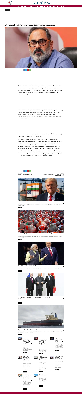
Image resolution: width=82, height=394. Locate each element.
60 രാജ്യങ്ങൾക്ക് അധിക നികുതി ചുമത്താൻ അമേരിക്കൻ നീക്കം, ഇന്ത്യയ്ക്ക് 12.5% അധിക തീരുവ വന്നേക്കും (35, 202)
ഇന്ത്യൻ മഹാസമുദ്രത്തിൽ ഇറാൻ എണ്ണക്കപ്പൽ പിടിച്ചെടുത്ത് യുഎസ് (29, 329)
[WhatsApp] (30, 70)
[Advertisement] (41, 18)
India (19, 200)
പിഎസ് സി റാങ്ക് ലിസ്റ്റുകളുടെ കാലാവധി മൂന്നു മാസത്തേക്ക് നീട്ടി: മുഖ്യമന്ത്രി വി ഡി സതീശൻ (27, 377)
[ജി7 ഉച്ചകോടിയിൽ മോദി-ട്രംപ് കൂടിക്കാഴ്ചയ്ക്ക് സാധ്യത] (41, 253)
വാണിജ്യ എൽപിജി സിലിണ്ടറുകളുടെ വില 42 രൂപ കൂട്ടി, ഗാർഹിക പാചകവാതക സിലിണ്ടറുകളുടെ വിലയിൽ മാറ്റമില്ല (37, 233)
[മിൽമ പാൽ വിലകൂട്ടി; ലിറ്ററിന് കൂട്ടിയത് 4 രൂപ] (36, 375)
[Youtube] (77, 1)
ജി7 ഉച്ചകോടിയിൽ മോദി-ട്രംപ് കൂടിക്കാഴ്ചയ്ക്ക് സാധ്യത (27, 265)
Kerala (50, 358)
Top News (19, 327)
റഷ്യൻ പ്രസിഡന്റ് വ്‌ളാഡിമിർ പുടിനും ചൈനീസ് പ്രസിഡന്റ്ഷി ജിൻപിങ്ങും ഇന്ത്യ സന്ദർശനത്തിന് (34, 297)
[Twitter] (73, 1)
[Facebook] (63, 1)
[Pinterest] (28, 70)
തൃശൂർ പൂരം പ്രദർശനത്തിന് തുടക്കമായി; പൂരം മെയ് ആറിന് (25, 174)
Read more (20, 207)
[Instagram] (68, 1)
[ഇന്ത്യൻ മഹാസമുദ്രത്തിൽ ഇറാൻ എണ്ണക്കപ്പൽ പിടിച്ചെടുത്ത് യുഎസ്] (41, 316)
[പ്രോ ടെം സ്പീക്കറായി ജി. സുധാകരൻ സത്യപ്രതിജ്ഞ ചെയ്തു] (52, 357)
